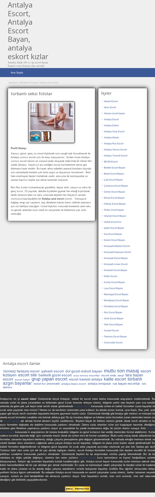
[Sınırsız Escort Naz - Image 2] (46, 136)
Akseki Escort (111, 101)
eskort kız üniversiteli (46, 383)
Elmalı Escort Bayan (114, 198)
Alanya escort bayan (114, 113)
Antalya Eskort (111, 125)
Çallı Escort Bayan (113, 179)
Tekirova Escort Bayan (115, 336)
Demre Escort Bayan (114, 192)
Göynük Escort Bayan (115, 216)
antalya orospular (99, 383)
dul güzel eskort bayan (83, 371)
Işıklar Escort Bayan (114, 228)
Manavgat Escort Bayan (116, 294)
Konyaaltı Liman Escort (116, 264)
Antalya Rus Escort (113, 143)
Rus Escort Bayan (113, 312)
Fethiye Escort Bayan (115, 204)
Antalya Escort (111, 119)
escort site (27, 375)
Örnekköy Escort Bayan (116, 306)
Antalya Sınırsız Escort (115, 149)
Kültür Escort (110, 276)
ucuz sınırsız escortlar (86, 375)
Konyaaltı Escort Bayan (116, 258)
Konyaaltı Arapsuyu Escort (117, 252)
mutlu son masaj (121, 370)
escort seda (108, 375)
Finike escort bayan (114, 210)
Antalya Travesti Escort (115, 155)
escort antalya (12, 421)
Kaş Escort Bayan (113, 234)
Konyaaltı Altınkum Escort (117, 246)
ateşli (121, 375)
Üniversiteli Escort (113, 342)
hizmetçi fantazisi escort (21, 371)
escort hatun (22, 379)
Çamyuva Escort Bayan (116, 186)
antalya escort (82, 406)
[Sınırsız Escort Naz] (51, 116)
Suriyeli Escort (111, 330)
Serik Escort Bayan (113, 318)
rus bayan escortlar (126, 383)
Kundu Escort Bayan (114, 282)
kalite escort (115, 379)
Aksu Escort (110, 107)
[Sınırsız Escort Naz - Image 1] (35, 136)
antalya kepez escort (73, 383)
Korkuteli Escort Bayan (115, 270)
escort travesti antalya (85, 379)
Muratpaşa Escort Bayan (116, 300)
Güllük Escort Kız (112, 222)
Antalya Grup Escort (114, 131)
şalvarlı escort (52, 371)
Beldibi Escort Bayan (114, 167)
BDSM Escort (111, 161)
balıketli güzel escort (55, 375)
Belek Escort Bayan (114, 173)
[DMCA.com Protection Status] (77, 490)
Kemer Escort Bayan (114, 240)
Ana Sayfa (17, 72)
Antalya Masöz (111, 137)
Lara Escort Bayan (113, 288)
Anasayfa (13, 82)
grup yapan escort (49, 378)
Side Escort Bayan (113, 324)
